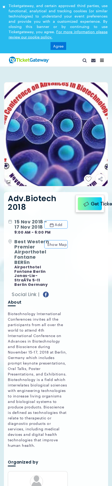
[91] (28, 59)
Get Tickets (95, 202)
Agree (58, 46)
